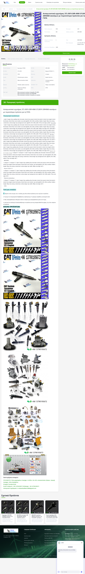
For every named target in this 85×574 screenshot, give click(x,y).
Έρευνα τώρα (72, 72)
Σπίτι (15, 2)
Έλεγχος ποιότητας (67, 2)
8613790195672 (71, 65)
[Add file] (59, 571)
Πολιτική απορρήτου (28, 542)
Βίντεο (29, 2)
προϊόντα (26, 538)
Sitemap (26, 545)
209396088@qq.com (72, 63)
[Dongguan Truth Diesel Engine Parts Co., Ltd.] (6, 2)
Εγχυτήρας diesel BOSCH (50, 545)
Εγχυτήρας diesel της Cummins (51, 535)
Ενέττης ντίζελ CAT (48, 538)
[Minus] (81, 543)
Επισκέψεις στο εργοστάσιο (53, 2)
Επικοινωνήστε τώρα (7, 521)
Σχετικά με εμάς (38, 2)
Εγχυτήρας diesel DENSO (50, 542)
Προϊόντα (22, 2)
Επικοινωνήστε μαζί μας (29, 540)
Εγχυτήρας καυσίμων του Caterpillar (52, 533)
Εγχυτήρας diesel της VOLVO (51, 540)
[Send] (82, 571)
